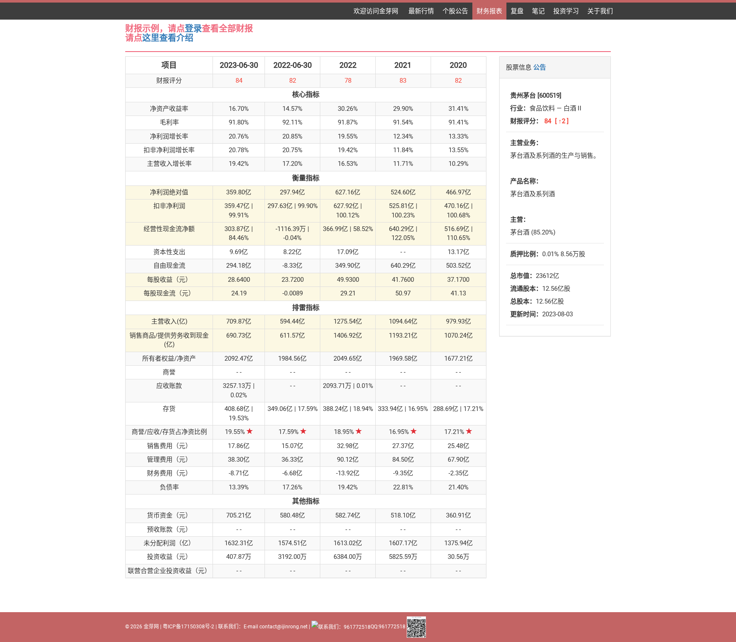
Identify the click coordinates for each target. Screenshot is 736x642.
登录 (193, 28)
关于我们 (600, 11)
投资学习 (566, 11)
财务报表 (489, 11)
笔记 (538, 11)
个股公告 (455, 11)
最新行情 (421, 11)
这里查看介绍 (167, 38)
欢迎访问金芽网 (377, 11)
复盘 (517, 11)
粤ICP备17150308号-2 (188, 627)
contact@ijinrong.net (283, 627)
